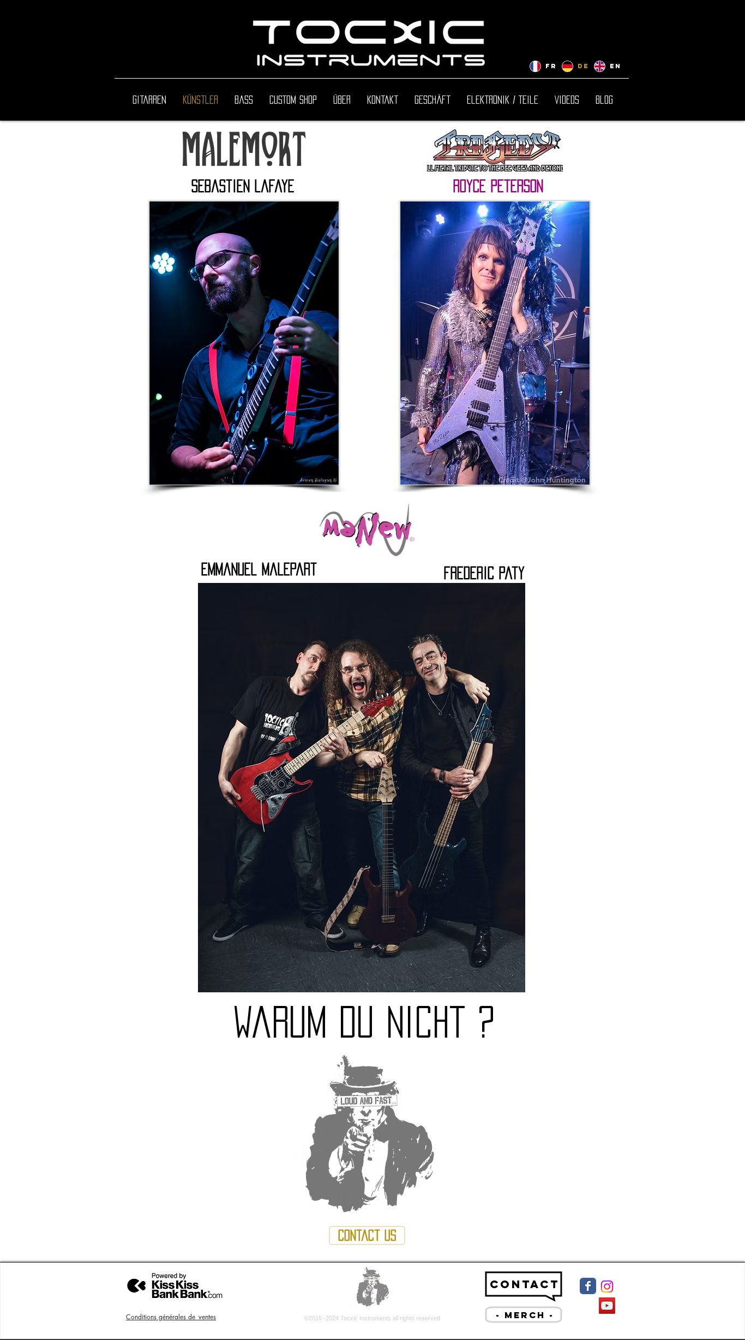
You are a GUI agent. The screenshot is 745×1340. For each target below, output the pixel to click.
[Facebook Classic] (588, 1286)
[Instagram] (607, 1286)
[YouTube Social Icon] (607, 1305)
